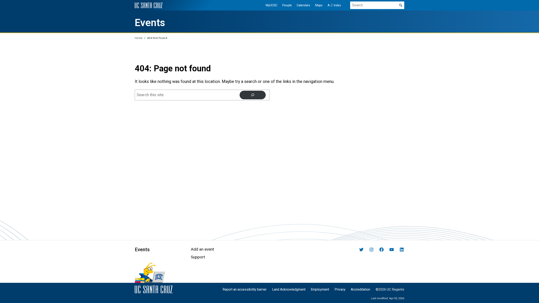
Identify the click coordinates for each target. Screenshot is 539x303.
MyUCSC (271, 5)
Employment (320, 289)
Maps (319, 5)
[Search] (253, 95)
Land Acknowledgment (289, 289)
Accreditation (360, 289)
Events (150, 23)
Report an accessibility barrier (245, 289)
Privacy (340, 289)
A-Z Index (334, 5)
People (287, 5)
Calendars (303, 5)
